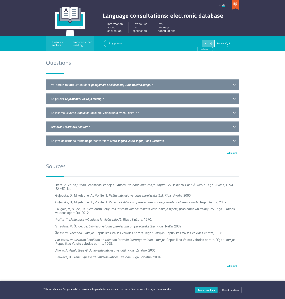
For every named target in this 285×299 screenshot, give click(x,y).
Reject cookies (230, 290)
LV (220, 4)
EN (223, 4)
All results (232, 152)
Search (220, 43)
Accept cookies (206, 290)
